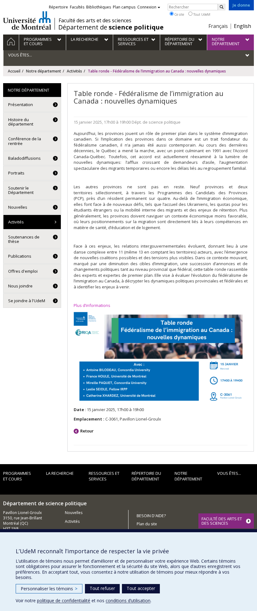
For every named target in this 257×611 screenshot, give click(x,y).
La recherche (60, 473)
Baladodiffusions (24, 158)
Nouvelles (17, 207)
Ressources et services (104, 476)
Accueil (14, 71)
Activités (74, 71)
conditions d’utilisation (128, 600)
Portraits (16, 173)
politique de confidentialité (63, 600)
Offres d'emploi (23, 271)
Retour (87, 431)
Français (218, 26)
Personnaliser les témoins (49, 589)
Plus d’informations (92, 305)
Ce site (179, 14)
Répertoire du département (146, 476)
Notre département (43, 71)
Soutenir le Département (21, 190)
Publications (19, 256)
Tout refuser (102, 588)
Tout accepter (141, 588)
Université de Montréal (27, 20)
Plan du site (147, 524)
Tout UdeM (201, 14)
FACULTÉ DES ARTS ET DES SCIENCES (222, 521)
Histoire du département (20, 122)
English (242, 26)
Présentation (20, 104)
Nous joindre (20, 286)
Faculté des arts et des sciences (95, 20)
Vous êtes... (229, 473)
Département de (111, 27)
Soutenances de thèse (23, 239)
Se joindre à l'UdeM (26, 300)
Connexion (146, 7)
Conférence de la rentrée (24, 141)
